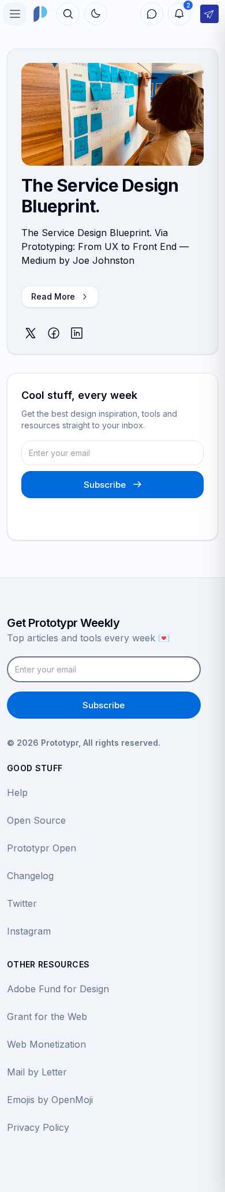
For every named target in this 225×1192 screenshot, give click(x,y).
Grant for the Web (47, 1016)
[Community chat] (151, 13)
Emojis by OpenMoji (50, 1099)
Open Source (36, 820)
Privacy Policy (38, 1127)
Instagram (29, 931)
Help (17, 792)
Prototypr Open (41, 848)
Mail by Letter (37, 1072)
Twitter (22, 903)
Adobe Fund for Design (58, 989)
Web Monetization (46, 1044)
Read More (53, 296)
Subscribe (105, 484)
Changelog (30, 875)
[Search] (68, 13)
